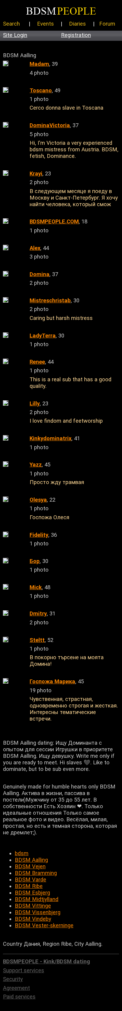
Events (45, 24)
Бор (35, 561)
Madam (39, 64)
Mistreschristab (50, 300)
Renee (37, 362)
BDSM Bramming (36, 873)
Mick (36, 587)
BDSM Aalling (31, 860)
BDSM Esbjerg (32, 892)
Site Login (15, 35)
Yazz (36, 464)
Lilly (35, 403)
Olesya (38, 500)
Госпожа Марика (52, 681)
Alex (35, 248)
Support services (23, 970)
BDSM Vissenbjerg (37, 912)
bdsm (21, 853)
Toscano (41, 90)
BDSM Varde (30, 879)
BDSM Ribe (29, 886)
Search (11, 24)
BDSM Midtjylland (36, 899)
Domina (39, 274)
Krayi (36, 173)
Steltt (37, 640)
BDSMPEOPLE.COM (54, 221)
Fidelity (39, 535)
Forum (107, 24)
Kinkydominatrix (50, 438)
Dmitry (38, 613)
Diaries (77, 24)
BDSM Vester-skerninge (44, 925)
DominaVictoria (50, 125)
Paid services (19, 996)
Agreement (16, 988)
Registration (76, 35)
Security (13, 979)
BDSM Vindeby (33, 919)
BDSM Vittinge (33, 906)
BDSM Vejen (30, 866)
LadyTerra (43, 335)
